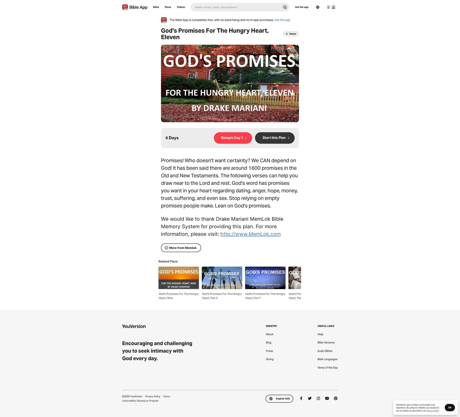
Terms (166, 396)
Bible (156, 7)
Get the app (301, 7)
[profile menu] (331, 7)
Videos (181, 7)
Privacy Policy (152, 396)
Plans (168, 7)
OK (450, 407)
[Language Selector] (317, 7)
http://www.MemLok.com (250, 234)
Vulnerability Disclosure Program (140, 400)
